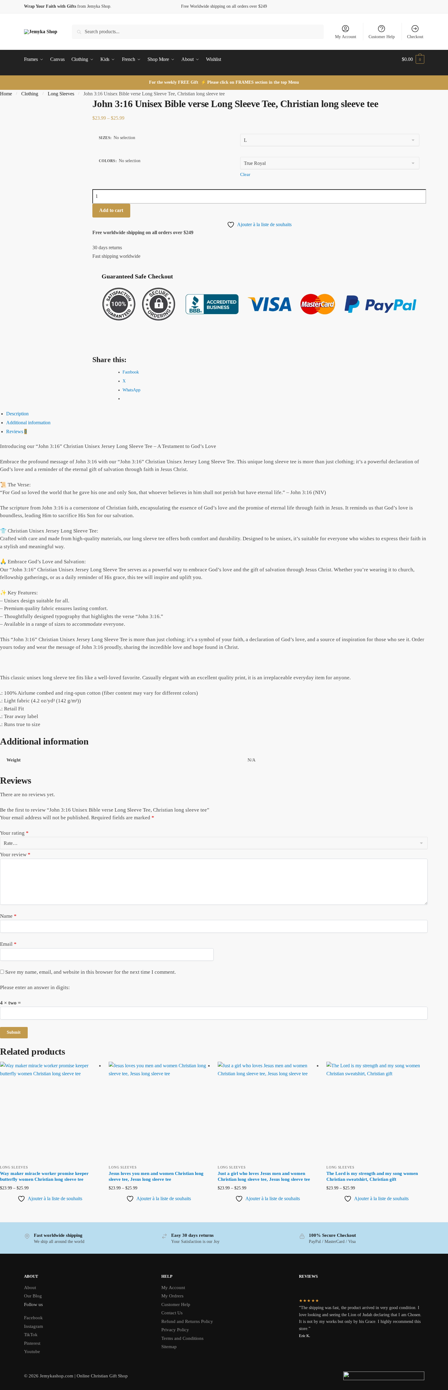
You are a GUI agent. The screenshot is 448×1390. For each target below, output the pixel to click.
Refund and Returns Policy (187, 1321)
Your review (15, 854)
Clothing (29, 93)
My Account (345, 36)
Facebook (33, 1317)
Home (6, 93)
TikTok (31, 1334)
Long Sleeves (61, 93)
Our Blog (33, 1295)
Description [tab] (17, 413)
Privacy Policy (175, 1329)
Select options (50, 1208)
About (30, 1287)
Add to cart (111, 210)
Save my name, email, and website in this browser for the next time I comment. (90, 972)
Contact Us (172, 1312)
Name (8, 916)
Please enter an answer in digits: (35, 987)
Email (8, 944)
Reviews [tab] (16, 431)
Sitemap (169, 1346)
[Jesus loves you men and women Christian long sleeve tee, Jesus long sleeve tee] (158, 1111)
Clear (245, 174)
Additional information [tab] (28, 422)
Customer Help (382, 36)
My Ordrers (172, 1295)
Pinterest (32, 1343)
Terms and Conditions (182, 1338)
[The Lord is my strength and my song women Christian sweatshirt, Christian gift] (376, 1111)
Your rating (14, 833)
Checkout (415, 36)
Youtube (32, 1351)
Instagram (33, 1326)
